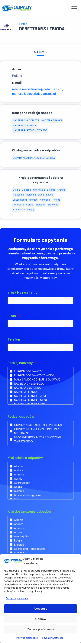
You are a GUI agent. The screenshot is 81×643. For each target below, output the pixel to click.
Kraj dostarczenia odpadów (31, 511)
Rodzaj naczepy (21, 363)
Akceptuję (40, 608)
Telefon (14, 339)
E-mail (14, 316)
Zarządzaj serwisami (17, 598)
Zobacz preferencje (40, 629)
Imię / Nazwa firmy (24, 292)
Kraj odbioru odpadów (27, 458)
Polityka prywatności (51, 637)
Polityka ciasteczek (27, 637)
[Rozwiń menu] (74, 8)
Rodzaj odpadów (22, 416)
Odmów (40, 619)
